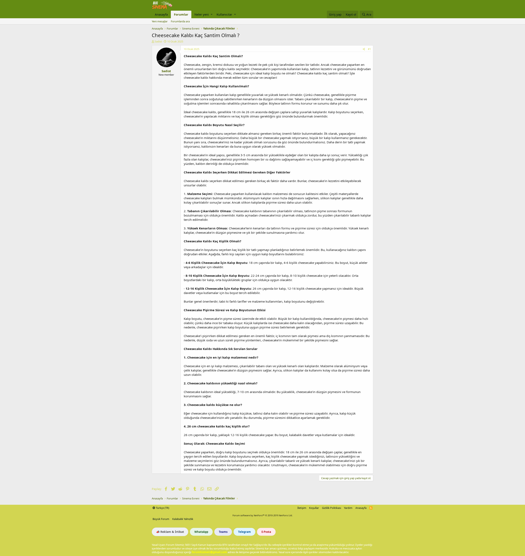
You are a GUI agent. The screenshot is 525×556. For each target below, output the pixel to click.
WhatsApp (201, 532)
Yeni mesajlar (160, 21)
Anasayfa (161, 14)
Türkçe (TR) (162, 508)
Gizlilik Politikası (331, 508)
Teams (223, 532)
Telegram (244, 532)
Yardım (348, 508)
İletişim (301, 508)
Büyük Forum (161, 519)
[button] (211, 14)
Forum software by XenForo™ (263, 515)
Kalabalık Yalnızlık (182, 519)
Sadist (158, 41)
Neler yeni (201, 14)
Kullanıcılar (224, 14)
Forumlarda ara (180, 21)
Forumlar (181, 14)
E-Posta (266, 532)
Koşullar (314, 508)
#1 (369, 49)
